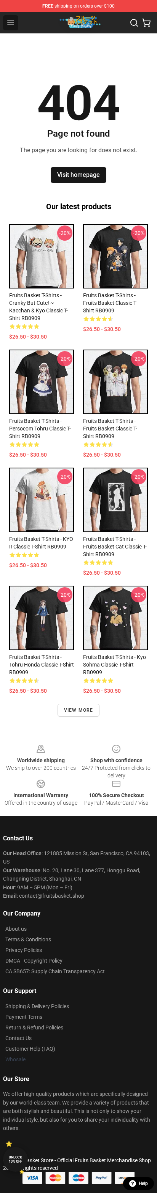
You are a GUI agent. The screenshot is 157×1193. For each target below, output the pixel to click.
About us (16, 929)
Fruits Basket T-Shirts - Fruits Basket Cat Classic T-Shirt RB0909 (115, 546)
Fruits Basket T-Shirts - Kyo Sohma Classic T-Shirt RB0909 (114, 664)
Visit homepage (78, 174)
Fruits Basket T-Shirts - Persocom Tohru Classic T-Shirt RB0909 (40, 428)
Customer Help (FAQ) (30, 1049)
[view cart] (146, 22)
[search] (134, 22)
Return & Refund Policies (34, 1027)
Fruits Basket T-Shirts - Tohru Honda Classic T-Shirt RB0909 (41, 664)
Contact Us (18, 1038)
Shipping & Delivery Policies (37, 1006)
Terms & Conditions (28, 939)
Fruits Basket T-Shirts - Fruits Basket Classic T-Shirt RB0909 (110, 303)
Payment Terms (23, 1017)
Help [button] (143, 1183)
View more (78, 710)
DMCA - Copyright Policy (33, 961)
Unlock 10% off (15, 1159)
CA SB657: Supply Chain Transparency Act (55, 971)
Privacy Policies (23, 950)
